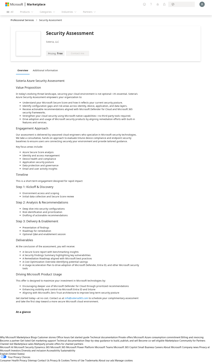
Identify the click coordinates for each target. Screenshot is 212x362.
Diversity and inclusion (33, 350)
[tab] (23, 70)
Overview (22, 70)
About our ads (106, 360)
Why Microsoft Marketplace (15, 337)
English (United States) (12, 353)
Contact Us (43, 360)
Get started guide (79, 337)
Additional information (45, 70)
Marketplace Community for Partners (185, 340)
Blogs (34, 337)
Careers (159, 347)
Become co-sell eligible (151, 340)
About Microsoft (172, 347)
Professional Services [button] (22, 20)
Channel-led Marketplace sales (16, 343)
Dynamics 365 (42, 347)
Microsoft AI (6, 347)
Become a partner (10, 340)
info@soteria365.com (76, 298)
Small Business (146, 347)
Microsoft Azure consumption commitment (157, 337)
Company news (190, 347)
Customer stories (47, 337)
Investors (16, 350)
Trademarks (91, 360)
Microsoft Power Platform (80, 347)
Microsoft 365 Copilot (125, 347)
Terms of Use (77, 360)
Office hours (63, 337)
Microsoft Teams (104, 347)
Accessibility (53, 350)
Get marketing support (43, 340)
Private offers (125, 337)
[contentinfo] (37, 20)
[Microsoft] (14, 4)
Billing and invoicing (192, 337)
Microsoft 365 (57, 347)
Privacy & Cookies (60, 360)
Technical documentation (104, 337)
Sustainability (68, 350)
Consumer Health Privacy (13, 360)
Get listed (25, 340)
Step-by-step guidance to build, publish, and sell (111, 340)
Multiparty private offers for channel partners (58, 343)
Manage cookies (124, 360)
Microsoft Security (24, 347)
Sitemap (32, 360)
